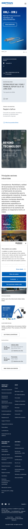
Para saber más (10, 24)
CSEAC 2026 (15, 345)
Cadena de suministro (20, 417)
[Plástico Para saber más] (14, 215)
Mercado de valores (6, 487)
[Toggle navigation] (25, 4)
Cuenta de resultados (7, 463)
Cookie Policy (18, 517)
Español (23, 504)
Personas (17, 407)
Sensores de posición (7, 389)
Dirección (4, 469)
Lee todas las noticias (10, 334)
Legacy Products (6, 421)
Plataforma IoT (5, 417)
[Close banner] (25, 243)
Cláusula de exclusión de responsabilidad (14, 518)
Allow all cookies (14, 274)
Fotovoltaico (5, 427)
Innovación (17, 414)
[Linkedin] (3, 504)
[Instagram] (9, 504)
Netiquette (14, 520)
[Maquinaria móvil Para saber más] (14, 231)
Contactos (17, 445)
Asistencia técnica (19, 448)
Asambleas (4, 476)
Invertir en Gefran (6, 446)
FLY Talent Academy (20, 394)
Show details (19, 269)
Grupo (16, 388)
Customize (13, 279)
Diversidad (17, 398)
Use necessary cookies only (14, 284)
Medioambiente (18, 411)
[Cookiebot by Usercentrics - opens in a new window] (16, 243)
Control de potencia (6, 411)
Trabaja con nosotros (20, 401)
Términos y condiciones (20, 474)
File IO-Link (17, 463)
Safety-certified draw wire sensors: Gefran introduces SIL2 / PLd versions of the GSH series (14, 327)
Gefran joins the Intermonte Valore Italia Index (13, 299)
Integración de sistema (7, 424)
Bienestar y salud (19, 391)
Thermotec (14, 357)
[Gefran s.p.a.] (7, 3)
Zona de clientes (19, 477)
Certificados (18, 466)
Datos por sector (6, 454)
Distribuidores (18, 456)
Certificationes (18, 459)
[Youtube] (6, 504)
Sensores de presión (7, 393)
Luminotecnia (5, 430)
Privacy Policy (10, 517)
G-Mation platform (6, 414)
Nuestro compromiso (20, 404)
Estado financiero (6, 466)
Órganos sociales (6, 472)
